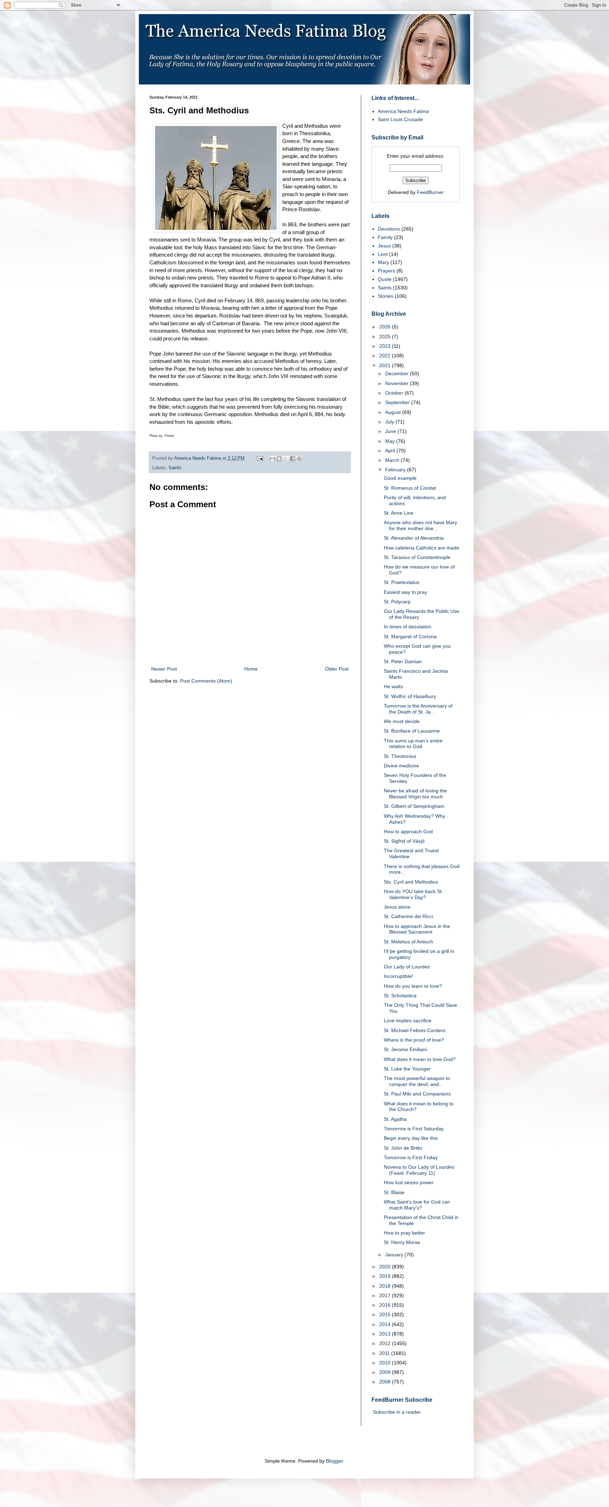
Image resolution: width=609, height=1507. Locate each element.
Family (385, 237)
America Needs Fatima (403, 111)
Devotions (389, 229)
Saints (175, 467)
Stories (385, 296)
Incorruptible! (398, 976)
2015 (385, 1314)
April (390, 450)
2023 (385, 346)
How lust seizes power (408, 1182)
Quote (385, 279)
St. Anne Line (398, 513)
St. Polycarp (397, 601)
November (397, 383)
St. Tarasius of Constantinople (417, 557)
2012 (385, 1343)
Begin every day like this (411, 1138)
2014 (385, 1324)
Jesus (384, 246)
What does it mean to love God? (420, 1059)
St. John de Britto (403, 1148)
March (393, 460)
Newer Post (164, 669)
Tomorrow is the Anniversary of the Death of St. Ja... (418, 709)
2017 (385, 1295)
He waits (393, 686)
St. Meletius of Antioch (408, 941)
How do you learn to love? (413, 986)
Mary (383, 262)
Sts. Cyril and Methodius (411, 882)
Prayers (386, 271)
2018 (385, 1286)
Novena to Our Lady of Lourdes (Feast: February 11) (419, 1170)
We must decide (402, 721)
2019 (385, 1276)
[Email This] (272, 458)
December (397, 373)
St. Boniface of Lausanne (412, 731)
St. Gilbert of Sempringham (414, 806)
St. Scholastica (400, 995)
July (390, 422)
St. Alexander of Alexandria (414, 538)
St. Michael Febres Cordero (414, 1030)
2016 (385, 1305)
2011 (385, 1353)
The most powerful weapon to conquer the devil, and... (417, 1081)
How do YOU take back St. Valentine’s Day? (413, 894)
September (398, 402)
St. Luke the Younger (407, 1069)
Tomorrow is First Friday (411, 1157)
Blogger (334, 1461)
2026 (385, 326)
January (395, 1254)
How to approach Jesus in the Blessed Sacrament (417, 929)
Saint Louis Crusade (400, 119)
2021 (385, 365)
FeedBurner (430, 192)
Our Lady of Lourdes (407, 966)
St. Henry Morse (402, 1242)
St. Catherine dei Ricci (408, 916)
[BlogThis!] (279, 458)
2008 (385, 1381)
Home (251, 669)
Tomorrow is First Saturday (414, 1128)
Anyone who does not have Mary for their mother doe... (420, 525)
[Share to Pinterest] (299, 458)
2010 (385, 1362)
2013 (385, 1334)
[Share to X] (285, 458)
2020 (385, 1266)
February (396, 469)
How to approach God (408, 831)
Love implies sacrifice (407, 1020)
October (395, 393)
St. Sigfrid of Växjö (404, 841)
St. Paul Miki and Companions (417, 1094)
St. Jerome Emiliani (405, 1049)
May (390, 441)
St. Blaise (394, 1192)
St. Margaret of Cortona (410, 636)
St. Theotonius (400, 756)
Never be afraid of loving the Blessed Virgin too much (415, 793)
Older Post (337, 669)
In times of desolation (407, 626)
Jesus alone (397, 907)
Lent (383, 254)
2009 (385, 1372)
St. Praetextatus (401, 582)
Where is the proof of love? (414, 1040)
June (391, 431)
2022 (385, 355)
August (393, 412)
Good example (400, 478)
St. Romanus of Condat (410, 488)
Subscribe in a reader (397, 1412)
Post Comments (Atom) (206, 681)
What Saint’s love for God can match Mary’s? (417, 1205)
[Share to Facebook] (292, 458)
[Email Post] (260, 458)
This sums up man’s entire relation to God (413, 743)
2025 (385, 336)
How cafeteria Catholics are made (421, 548)
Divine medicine (401, 765)
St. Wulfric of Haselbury (410, 696)
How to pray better (404, 1233)
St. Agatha (395, 1119)
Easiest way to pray (405, 592)
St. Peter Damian (403, 661)
